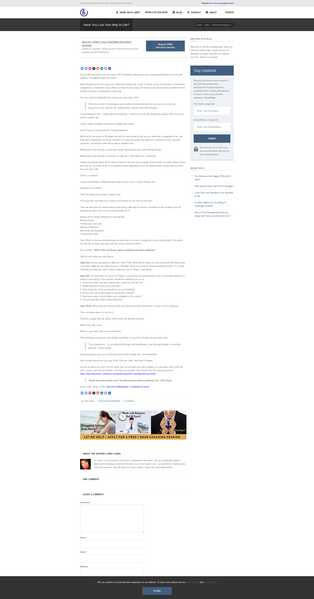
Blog (179, 12)
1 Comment (129, 401)
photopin (136, 386)
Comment (85, 502)
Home (199, 25)
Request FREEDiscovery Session (165, 46)
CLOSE (157, 591)
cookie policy (210, 582)
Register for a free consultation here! (218, 3)
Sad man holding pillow (117, 386)
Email (83, 552)
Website (84, 566)
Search (229, 12)
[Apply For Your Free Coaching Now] (133, 442)
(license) (145, 386)
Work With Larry (129, 12)
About (213, 12)
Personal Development (221, 25)
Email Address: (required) (206, 120)
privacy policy (192, 582)
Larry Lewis (89, 401)
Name (83, 538)
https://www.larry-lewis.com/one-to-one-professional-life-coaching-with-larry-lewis (118, 374)
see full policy (211, 154)
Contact (195, 12)
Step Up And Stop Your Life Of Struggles (214, 186)
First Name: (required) (204, 104)
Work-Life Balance (156, 12)
